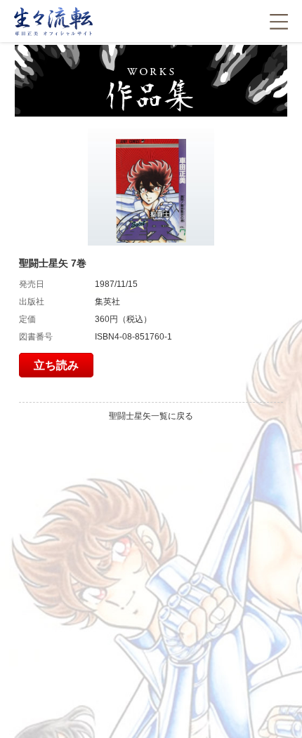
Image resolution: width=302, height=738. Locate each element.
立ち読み (56, 365)
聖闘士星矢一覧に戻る (151, 416)
